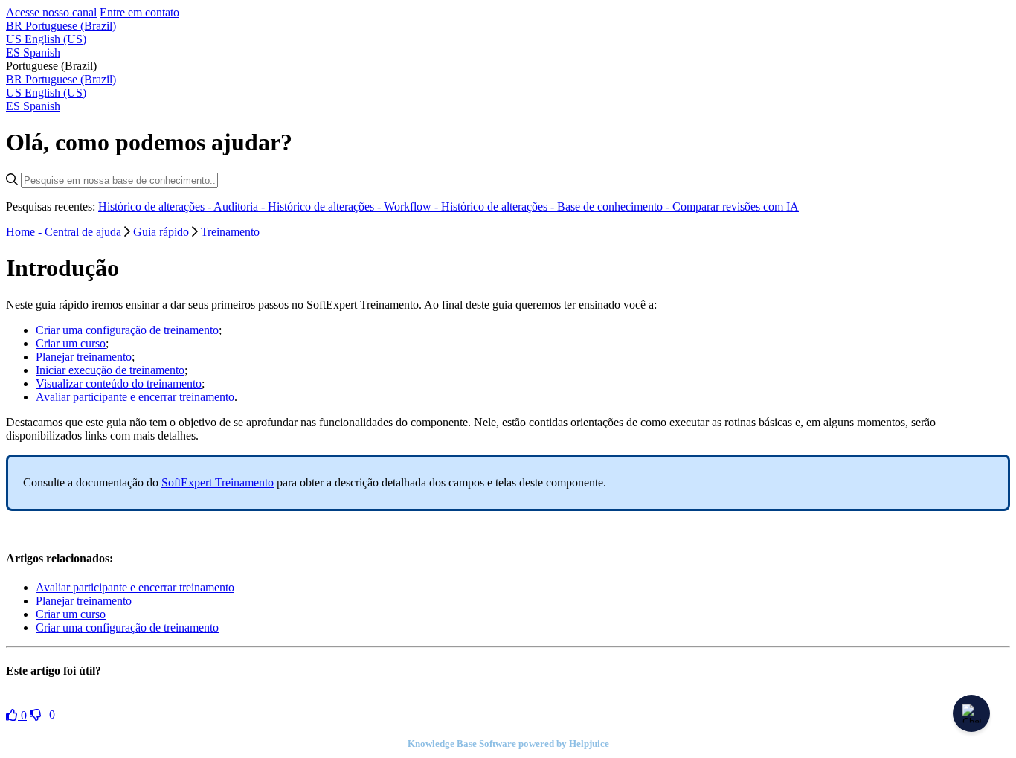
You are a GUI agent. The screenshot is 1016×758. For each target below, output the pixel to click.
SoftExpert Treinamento (217, 482)
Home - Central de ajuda (63, 231)
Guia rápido (161, 231)
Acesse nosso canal (51, 12)
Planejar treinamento (84, 356)
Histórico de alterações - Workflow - (354, 206)
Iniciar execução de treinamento (110, 370)
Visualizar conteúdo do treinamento (119, 383)
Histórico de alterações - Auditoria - (183, 206)
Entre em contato (139, 12)
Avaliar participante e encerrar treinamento (135, 397)
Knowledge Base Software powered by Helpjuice (508, 743)
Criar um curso (71, 343)
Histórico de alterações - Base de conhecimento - (556, 206)
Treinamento (230, 231)
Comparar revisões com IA (735, 206)
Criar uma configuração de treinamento (127, 330)
